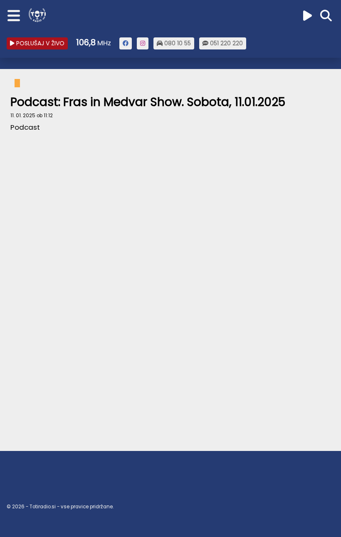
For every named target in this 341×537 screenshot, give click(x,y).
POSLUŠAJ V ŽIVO (39, 43)
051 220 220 (225, 43)
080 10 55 (177, 43)
